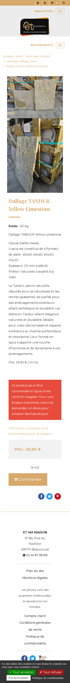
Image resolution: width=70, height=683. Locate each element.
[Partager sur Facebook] (24, 658)
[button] (64, 3)
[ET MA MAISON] (35, 21)
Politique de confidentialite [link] (48, 677)
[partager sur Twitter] (32, 658)
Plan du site (35, 571)
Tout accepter (23, 672)
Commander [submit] (30, 479)
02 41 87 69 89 (36, 555)
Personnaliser (18, 678)
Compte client (35, 616)
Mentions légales (35, 578)
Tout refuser (52, 672)
